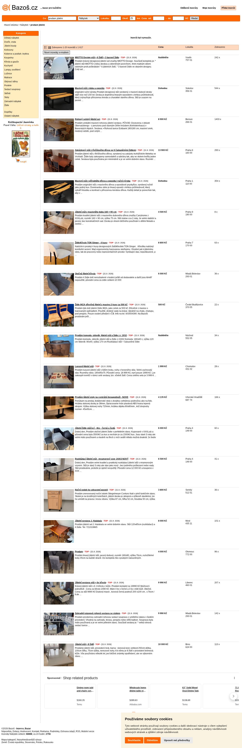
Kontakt (35, 731)
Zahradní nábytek (12, 101)
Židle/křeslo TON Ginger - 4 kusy (91, 242)
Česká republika (16, 742)
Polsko (39, 742)
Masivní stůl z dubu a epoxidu (89, 88)
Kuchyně (8, 65)
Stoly (6, 97)
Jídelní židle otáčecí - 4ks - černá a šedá (95, 428)
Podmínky (54, 731)
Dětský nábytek (11, 38)
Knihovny (8, 50)
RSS (78, 731)
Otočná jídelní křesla (85, 273)
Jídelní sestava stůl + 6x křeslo (90, 582)
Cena (161, 47)
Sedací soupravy (12, 89)
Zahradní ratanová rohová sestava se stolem (97, 613)
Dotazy (16, 731)
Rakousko (48, 742)
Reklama (44, 731)
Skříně (7, 93)
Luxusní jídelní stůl (84, 366)
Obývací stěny (11, 81)
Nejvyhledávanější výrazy (29, 739)
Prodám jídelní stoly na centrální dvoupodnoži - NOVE (101, 397)
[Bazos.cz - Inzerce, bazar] (20, 10)
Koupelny (8, 57)
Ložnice (8, 73)
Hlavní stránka (11, 25)
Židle (6, 105)
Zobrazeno (220, 47)
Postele (8, 85)
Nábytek (24, 25)
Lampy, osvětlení (12, 69)
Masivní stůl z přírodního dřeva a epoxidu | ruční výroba (102, 181)
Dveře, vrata (10, 42)
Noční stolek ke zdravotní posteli (91, 490)
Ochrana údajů (67, 731)
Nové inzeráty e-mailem (56, 52)
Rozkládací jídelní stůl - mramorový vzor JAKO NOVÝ (101, 459)
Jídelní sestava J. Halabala (88, 521)
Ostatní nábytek (11, 116)
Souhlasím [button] (134, 740)
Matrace (8, 77)
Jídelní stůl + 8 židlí (84, 644)
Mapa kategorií (8, 739)
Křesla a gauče (11, 62)
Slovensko (30, 742)
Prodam (79, 551)
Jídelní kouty (10, 46)
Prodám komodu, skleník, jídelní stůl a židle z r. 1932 (101, 335)
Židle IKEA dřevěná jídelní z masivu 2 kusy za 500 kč (101, 304)
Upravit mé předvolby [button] (177, 740)
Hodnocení (25, 731)
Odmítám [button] (152, 740)
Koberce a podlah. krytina (16, 54)
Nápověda (6, 731)
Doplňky (8, 112)
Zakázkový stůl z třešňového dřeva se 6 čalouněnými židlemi (105, 150)
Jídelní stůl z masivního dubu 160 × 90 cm (96, 212)
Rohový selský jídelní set (87, 119)
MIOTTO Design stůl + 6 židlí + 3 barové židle (97, 57)
